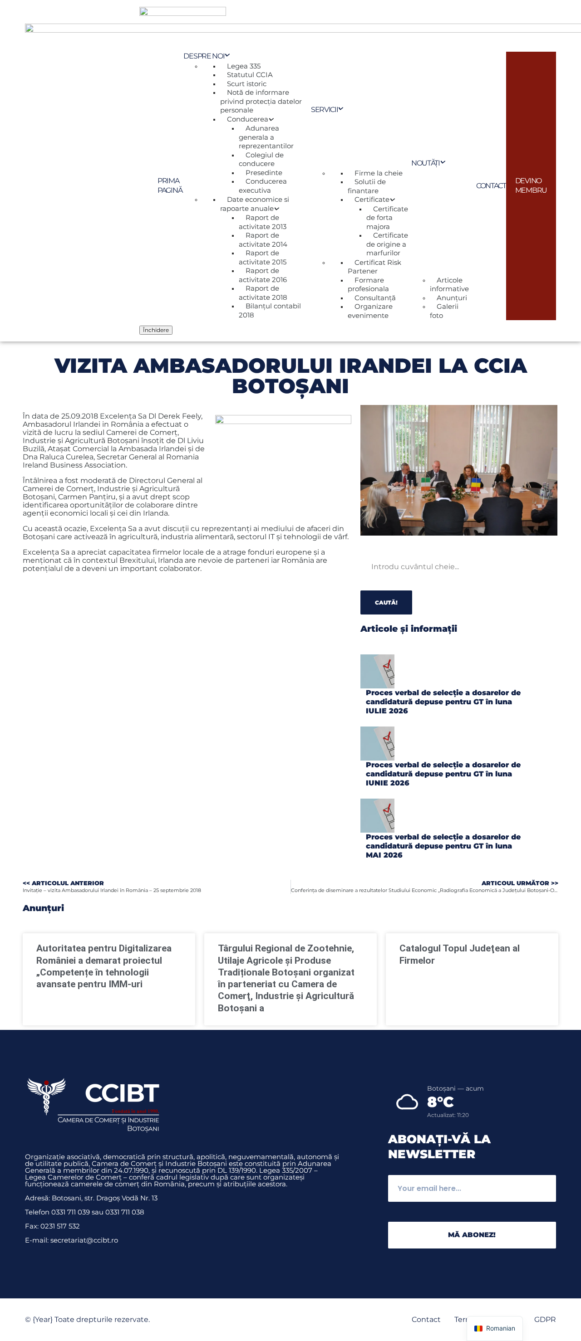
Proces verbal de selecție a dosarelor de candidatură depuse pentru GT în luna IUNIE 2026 (443, 774)
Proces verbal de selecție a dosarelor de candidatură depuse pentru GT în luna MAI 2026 (443, 846)
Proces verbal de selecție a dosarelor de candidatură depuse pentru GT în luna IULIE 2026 (443, 701)
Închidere (156, 330)
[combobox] (421, 567)
